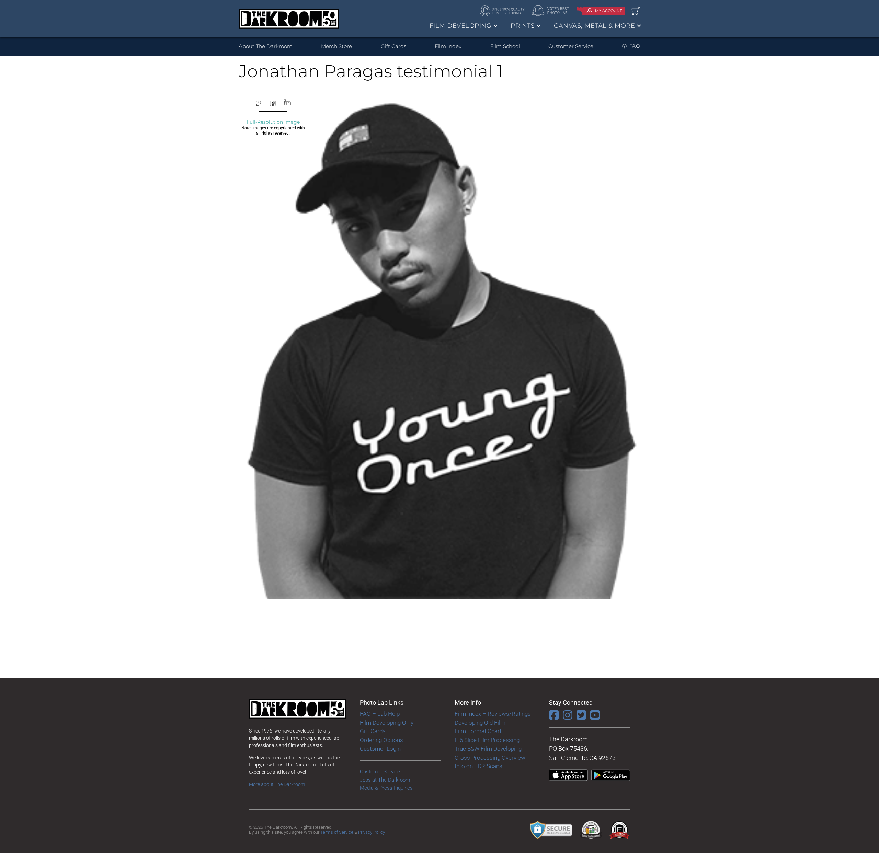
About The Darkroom (266, 46)
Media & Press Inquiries (386, 788)
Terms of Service (336, 832)
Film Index (448, 46)
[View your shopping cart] (635, 11)
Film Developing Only (386, 722)
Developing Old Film (480, 722)
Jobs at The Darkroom (385, 780)
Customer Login (380, 748)
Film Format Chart (478, 731)
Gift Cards (393, 46)
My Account (608, 10)
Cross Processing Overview (490, 757)
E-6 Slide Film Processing (487, 740)
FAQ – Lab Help (380, 713)
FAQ (634, 46)
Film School (505, 46)
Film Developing (461, 26)
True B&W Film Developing (488, 748)
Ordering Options (381, 740)
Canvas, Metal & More (594, 26)
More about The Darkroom (277, 784)
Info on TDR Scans (478, 766)
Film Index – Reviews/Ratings (493, 713)
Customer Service (570, 46)
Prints (523, 26)
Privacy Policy (371, 832)
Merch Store (336, 46)
